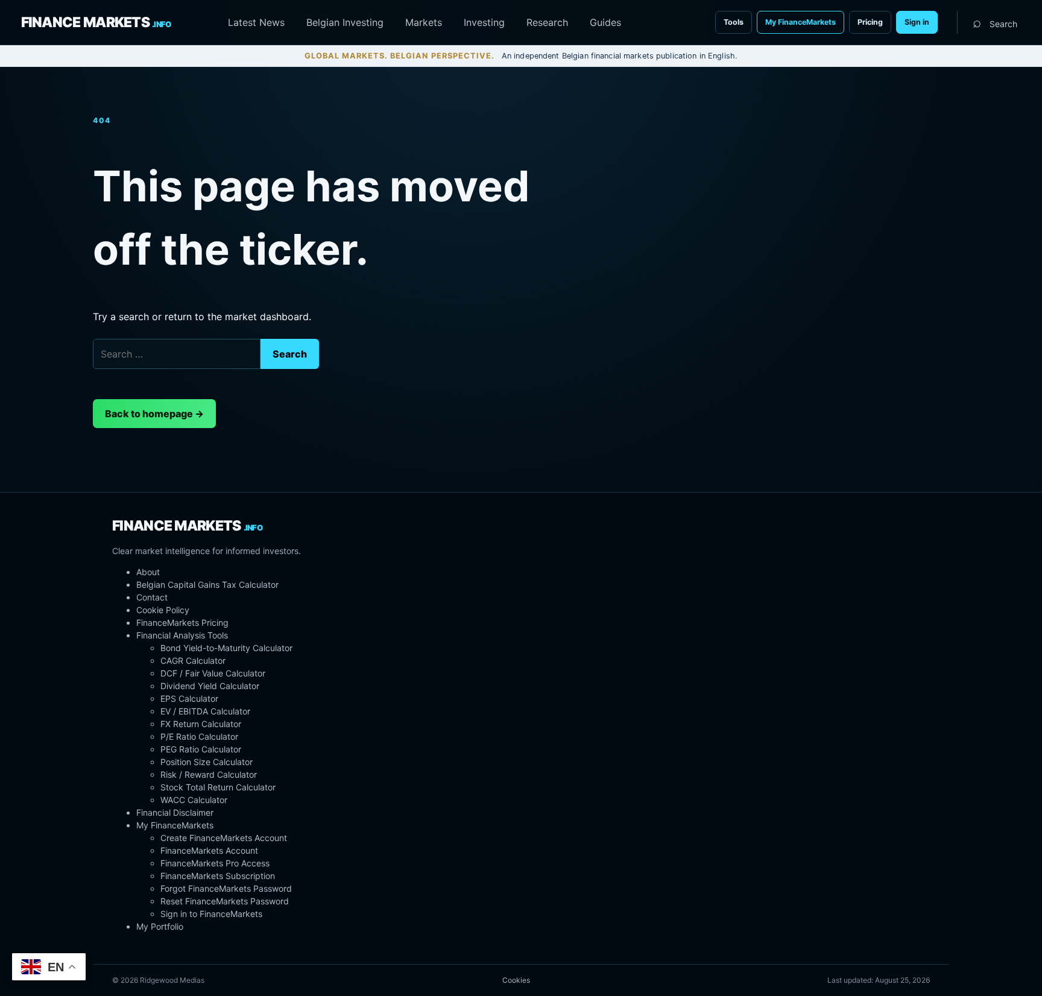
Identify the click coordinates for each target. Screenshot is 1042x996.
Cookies (516, 980)
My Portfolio (159, 926)
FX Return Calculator (200, 724)
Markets (423, 22)
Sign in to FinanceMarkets (211, 914)
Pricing (870, 22)
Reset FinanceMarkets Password (224, 901)
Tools (734, 22)
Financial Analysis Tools (182, 635)
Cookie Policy (162, 610)
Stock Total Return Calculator (218, 787)
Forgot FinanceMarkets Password (226, 888)
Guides (605, 22)
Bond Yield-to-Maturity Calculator (226, 648)
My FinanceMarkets (800, 22)
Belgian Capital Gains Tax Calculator (207, 584)
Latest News (256, 22)
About (148, 572)
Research (547, 22)
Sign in (917, 22)
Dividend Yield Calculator (209, 686)
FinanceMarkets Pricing (182, 622)
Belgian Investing (345, 22)
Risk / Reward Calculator (208, 774)
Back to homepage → (154, 414)
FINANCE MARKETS (96, 22)
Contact (152, 597)
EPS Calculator (189, 698)
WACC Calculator (193, 800)
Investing (484, 22)
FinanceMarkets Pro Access (215, 863)
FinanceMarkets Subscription (217, 876)
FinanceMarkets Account (209, 850)
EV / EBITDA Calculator (205, 711)
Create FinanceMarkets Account (223, 838)
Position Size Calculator (206, 762)
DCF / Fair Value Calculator (212, 673)
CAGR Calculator (193, 660)
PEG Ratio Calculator (200, 749)
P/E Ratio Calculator (199, 736)
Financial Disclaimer (174, 812)
